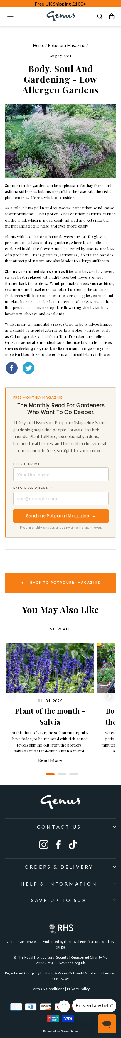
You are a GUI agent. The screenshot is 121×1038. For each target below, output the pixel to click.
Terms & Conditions (47, 988)
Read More (50, 760)
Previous (12, 694)
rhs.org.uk (76, 963)
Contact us (59, 827)
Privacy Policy (78, 988)
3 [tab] (72, 776)
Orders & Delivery (59, 867)
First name (27, 463)
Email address (33, 487)
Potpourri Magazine (66, 45)
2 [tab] (60, 776)
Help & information (59, 883)
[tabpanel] (51, 703)
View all (60, 629)
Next (109, 694)
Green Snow (69, 1031)
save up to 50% (59, 900)
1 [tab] (49, 776)
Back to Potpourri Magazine (64, 582)
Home (38, 45)
